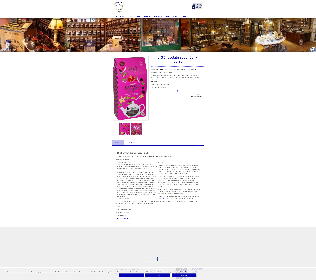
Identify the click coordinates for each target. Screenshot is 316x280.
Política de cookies (185, 272)
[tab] (118, 143)
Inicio (116, 16)
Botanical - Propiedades (123, 218)
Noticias (167, 16)
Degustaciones (158, 16)
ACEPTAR (184, 275)
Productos (175, 16)
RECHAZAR (158, 275)
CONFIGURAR (131, 275)
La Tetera (122, 16)
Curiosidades (147, 16)
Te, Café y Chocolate (134, 16)
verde (165, 198)
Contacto (183, 16)
